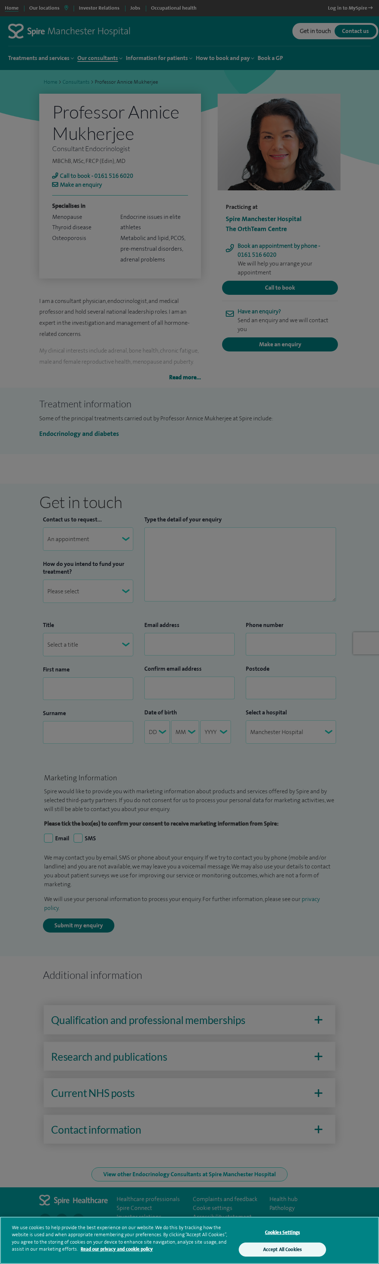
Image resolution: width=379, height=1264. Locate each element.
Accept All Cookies (282, 1249)
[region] (189, 1240)
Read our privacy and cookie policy (117, 1249)
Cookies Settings (282, 1232)
